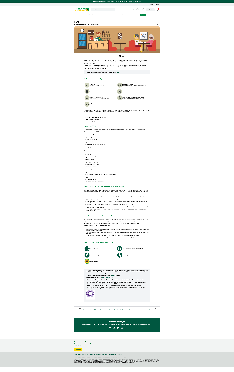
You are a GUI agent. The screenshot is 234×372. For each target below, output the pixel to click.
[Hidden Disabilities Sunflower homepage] (81, 10)
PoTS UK (113, 275)
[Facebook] (118, 327)
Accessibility (157, 4)
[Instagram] (122, 327)
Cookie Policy (85, 354)
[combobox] (103, 9)
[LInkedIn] (113, 327)
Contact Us (151, 4)
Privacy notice (77, 354)
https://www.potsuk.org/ (108, 277)
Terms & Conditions (111, 354)
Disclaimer (104, 354)
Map (143, 9)
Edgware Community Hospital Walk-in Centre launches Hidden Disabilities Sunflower (102, 309)
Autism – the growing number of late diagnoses (142, 309)
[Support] (110, 327)
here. (118, 72)
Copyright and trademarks (95, 354)
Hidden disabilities (95, 24)
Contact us (119, 354)
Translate (138, 9)
